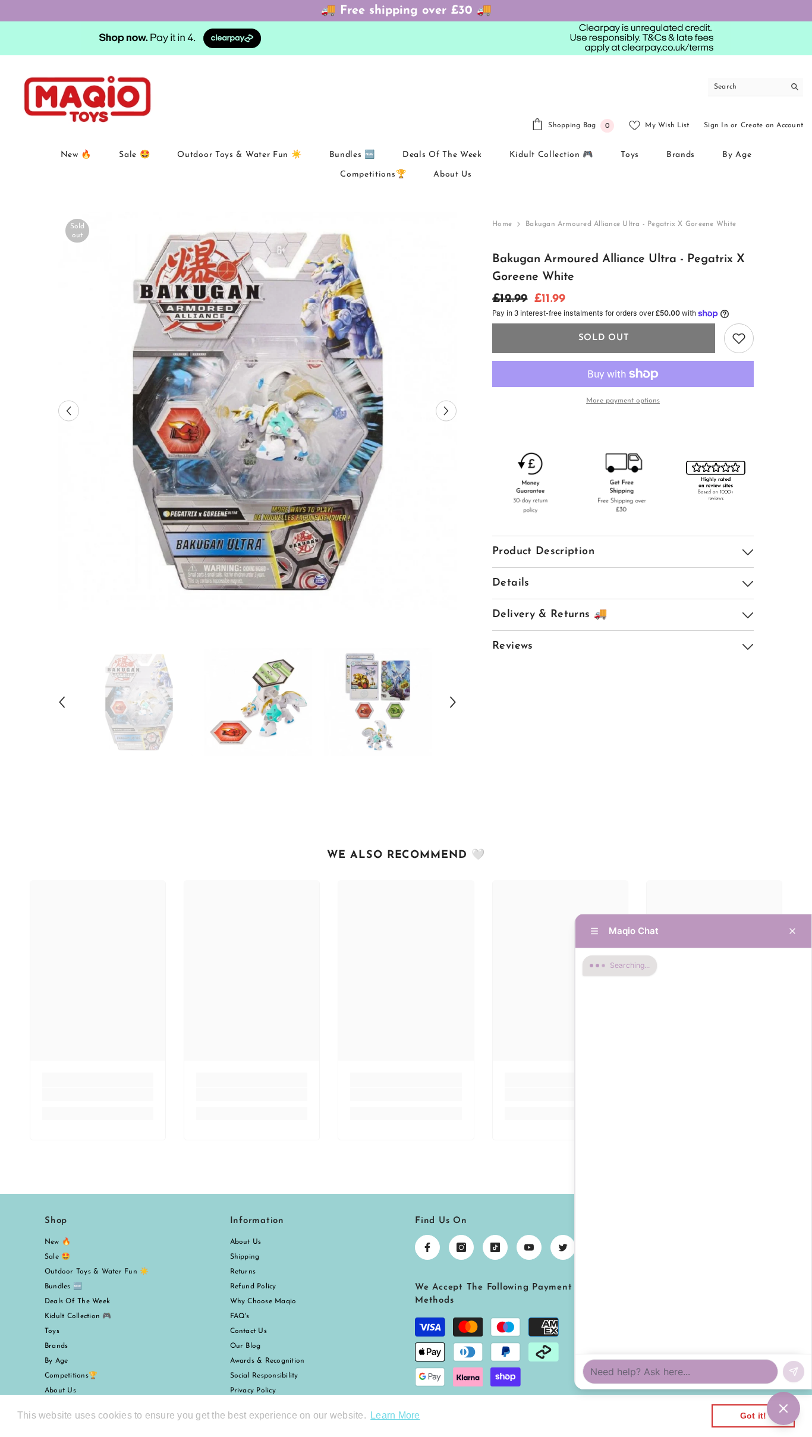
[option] (257, 411)
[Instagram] (461, 1247)
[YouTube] (529, 1247)
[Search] (755, 87)
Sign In (716, 125)
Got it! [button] (753, 1415)
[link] (97, 1094)
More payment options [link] (623, 400)
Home (502, 224)
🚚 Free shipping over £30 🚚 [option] (406, 11)
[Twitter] (562, 1247)
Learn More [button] (395, 1415)
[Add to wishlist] (739, 338)
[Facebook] (427, 1247)
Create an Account (772, 125)
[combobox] (746, 87)
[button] (68, 411)
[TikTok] (495, 1247)
